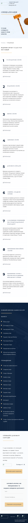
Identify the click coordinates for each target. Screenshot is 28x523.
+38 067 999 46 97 (13, 2)
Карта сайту (12, 516)
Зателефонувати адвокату (13, 471)
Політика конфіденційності (20, 520)
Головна (3, 42)
